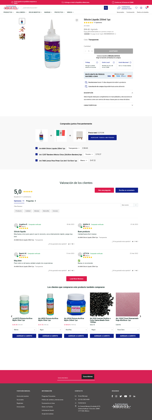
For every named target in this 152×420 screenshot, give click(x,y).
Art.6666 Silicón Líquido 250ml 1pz (24, 240)
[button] (69, 244)
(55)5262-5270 (126, 9)
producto (19, 211)
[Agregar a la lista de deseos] (77, 20)
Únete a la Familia (47, 407)
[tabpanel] (53, 44)
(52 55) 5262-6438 (83, 399)
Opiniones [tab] (17, 201)
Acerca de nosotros (23, 396)
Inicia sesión (21, 407)
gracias (55, 211)
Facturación (130, 12)
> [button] (76, 278)
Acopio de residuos (48, 414)
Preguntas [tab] (30, 201)
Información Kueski (48, 410)
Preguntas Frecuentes (48, 396)
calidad (28, 211)
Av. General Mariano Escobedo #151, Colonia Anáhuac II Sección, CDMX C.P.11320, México (89, 408)
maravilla (46, 211)
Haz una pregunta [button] (104, 190)
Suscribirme (88, 376)
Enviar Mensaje (82, 396)
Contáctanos (82, 403)
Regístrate (20, 403)
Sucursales (120, 12)
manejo (36, 211)
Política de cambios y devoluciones (52, 400)
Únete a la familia (142, 12)
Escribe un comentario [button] (127, 190)
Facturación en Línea (48, 403)
